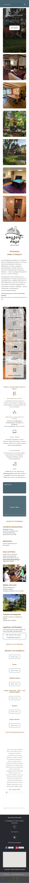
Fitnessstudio (16, 406)
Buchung (14, 28)
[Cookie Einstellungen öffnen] (3, 881)
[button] (15, 858)
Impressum (7, 874)
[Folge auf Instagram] (16, 847)
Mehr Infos (14, 657)
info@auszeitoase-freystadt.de (14, 842)
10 (16, 514)
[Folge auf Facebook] (6, 847)
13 (20, 514)
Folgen (11, 847)
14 (21, 514)
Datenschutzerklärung (17, 874)
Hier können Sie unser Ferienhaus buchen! (13, 636)
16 (24, 514)
